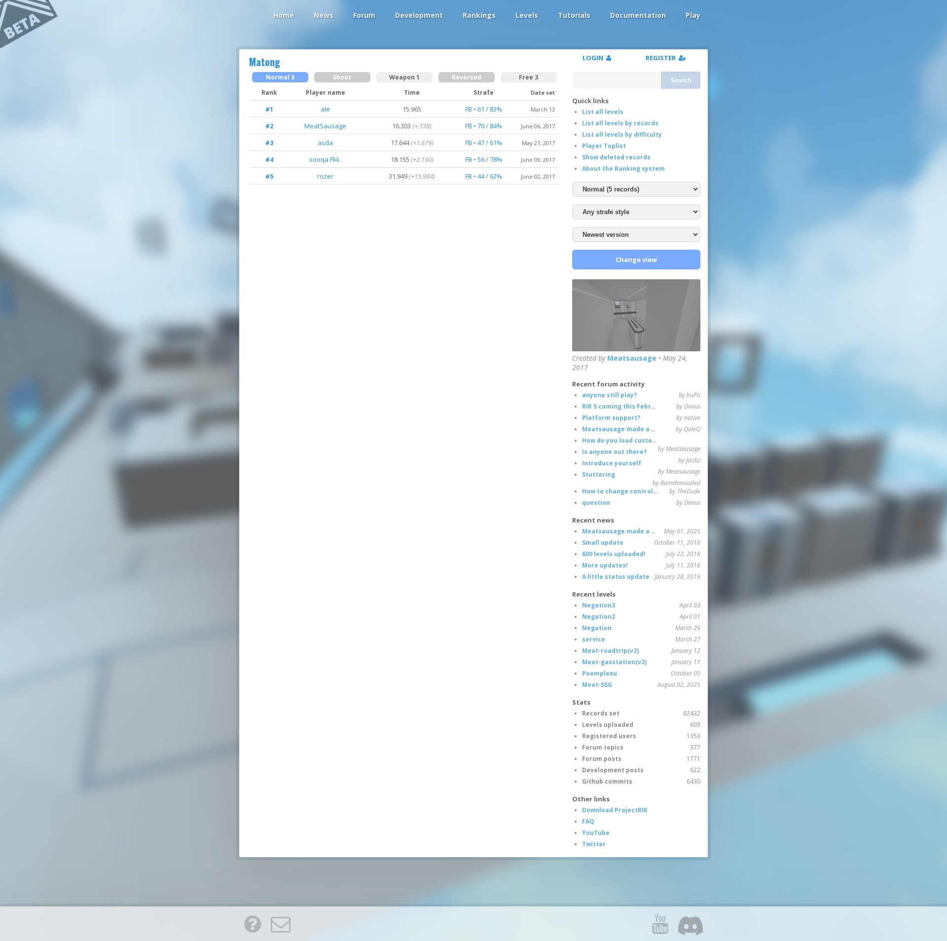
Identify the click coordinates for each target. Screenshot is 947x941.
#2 (269, 126)
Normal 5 (280, 77)
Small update (602, 542)
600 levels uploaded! (614, 554)
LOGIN (594, 57)
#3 (269, 143)
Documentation (638, 15)
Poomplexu (599, 673)
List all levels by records (620, 123)
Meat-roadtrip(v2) (610, 650)
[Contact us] (281, 923)
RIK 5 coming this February (623, 406)
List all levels (602, 112)
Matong (264, 61)
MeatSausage (325, 125)
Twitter (594, 844)
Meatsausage (631, 358)
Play (693, 15)
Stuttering (598, 474)
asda (325, 142)
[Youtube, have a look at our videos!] (660, 923)
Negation (597, 628)
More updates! (605, 565)
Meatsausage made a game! (626, 429)
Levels (526, 15)
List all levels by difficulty (622, 134)
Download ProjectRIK (615, 810)
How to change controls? (620, 491)
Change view (636, 259)
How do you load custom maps (629, 440)
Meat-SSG (597, 684)
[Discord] (690, 923)
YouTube (596, 832)
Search (681, 80)
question (596, 502)
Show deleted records (616, 157)
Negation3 (598, 605)
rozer (325, 176)
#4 (269, 159)
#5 (269, 176)
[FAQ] (252, 923)
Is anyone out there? (614, 452)
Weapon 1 (404, 77)
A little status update (616, 576)
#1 (269, 109)
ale (325, 109)
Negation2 (598, 616)
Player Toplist (604, 146)
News (323, 15)
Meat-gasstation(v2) (614, 662)
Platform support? (611, 418)
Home (283, 15)
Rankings (479, 15)
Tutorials (574, 15)
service (593, 639)
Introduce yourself (611, 463)
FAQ (588, 821)
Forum (364, 15)
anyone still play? (609, 395)
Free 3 (528, 77)
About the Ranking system (623, 168)
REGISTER (662, 57)
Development (419, 15)
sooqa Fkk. (325, 159)
